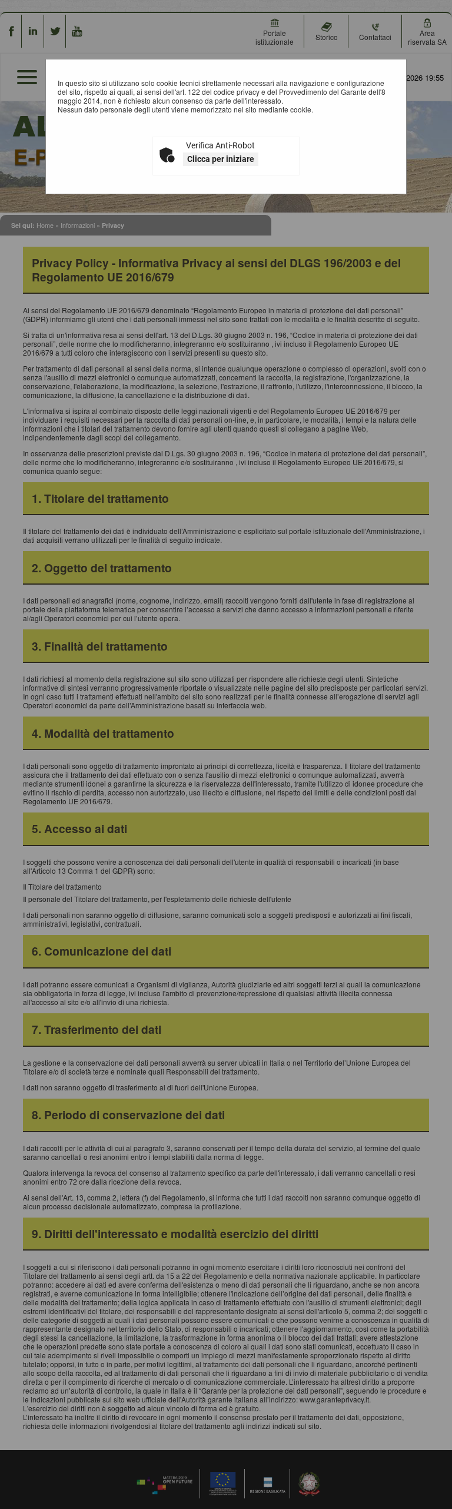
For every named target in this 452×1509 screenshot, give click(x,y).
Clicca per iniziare (220, 159)
